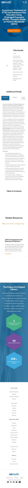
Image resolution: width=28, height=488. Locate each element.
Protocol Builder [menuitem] (14, 437)
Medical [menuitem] (14, 408)
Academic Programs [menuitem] (14, 391)
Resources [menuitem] (14, 449)
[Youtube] (20, 482)
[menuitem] (14, 402)
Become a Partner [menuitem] (14, 463)
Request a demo (13, 30)
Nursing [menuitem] (14, 410)
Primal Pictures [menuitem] (14, 435)
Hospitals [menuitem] (14, 394)
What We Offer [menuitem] (14, 419)
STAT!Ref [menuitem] (14, 442)
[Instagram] (16, 482)
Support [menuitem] (14, 451)
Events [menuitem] (14, 461)
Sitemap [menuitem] (16, 477)
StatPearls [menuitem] (14, 439)
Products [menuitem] (14, 423)
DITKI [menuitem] (14, 427)
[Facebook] (13, 482)
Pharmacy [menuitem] (14, 412)
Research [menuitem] (14, 415)
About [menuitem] (14, 455)
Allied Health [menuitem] (14, 403)
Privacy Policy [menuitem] (9, 477)
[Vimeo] (11, 482)
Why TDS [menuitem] (14, 459)
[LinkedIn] (8, 482)
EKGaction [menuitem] (14, 430)
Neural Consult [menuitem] (13, 432)
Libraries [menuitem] (14, 399)
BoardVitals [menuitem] (14, 425)
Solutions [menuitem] (14, 388)
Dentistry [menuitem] (14, 405)
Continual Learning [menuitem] (14, 396)
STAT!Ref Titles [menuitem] (14, 446)
